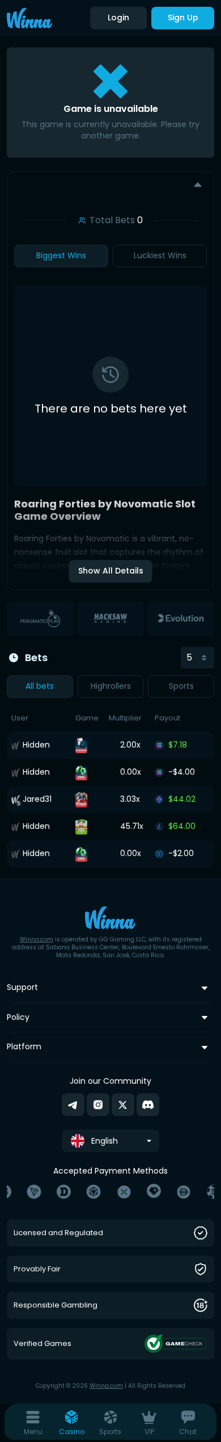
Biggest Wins (61, 255)
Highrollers (111, 686)
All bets (40, 686)
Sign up (183, 17)
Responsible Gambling (55, 1305)
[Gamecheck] (175, 1344)
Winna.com (36, 939)
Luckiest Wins (160, 255)
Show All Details (110, 570)
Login (118, 17)
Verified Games (42, 1344)
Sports (181, 686)
